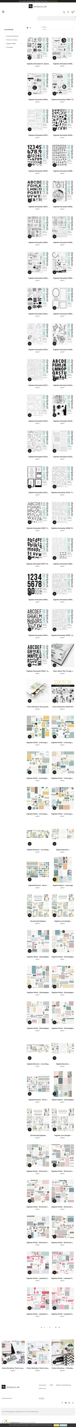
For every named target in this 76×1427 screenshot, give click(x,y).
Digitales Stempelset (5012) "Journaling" (62, 457)
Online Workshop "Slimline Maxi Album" (38, 1342)
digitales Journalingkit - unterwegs (62, 921)
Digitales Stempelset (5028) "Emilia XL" (62, 171)
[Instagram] (72, 1403)
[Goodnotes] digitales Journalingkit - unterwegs (38, 921)
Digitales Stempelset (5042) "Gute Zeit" (38, 100)
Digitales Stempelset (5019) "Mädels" (38, 350)
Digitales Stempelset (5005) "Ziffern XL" (38, 600)
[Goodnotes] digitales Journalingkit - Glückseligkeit (38, 1136)
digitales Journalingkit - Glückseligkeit (62, 1136)
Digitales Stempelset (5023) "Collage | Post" (38, 278)
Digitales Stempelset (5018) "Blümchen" (62, 350)
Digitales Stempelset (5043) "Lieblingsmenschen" (62, 64)
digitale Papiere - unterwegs (63, 885)
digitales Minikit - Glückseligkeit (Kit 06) (38, 957)
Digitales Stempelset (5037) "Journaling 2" (38, 135)
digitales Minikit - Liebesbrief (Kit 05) (62, 1278)
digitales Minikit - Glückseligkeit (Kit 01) (63, 1028)
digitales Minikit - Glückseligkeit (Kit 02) (38, 1028)
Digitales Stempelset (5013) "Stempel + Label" (38, 457)
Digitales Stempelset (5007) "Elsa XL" (37, 564)
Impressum (42, 1385)
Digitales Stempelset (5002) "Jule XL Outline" (62, 635)
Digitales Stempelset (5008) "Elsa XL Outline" (62, 528)
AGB (51, 1385)
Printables (9, 47)
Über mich (42, 1388)
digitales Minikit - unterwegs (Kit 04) (38, 778)
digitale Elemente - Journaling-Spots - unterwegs (38, 850)
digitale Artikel (11, 43)
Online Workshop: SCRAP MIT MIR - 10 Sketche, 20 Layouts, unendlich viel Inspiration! (62, 707)
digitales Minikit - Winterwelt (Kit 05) (62, 1171)
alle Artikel (8, 29)
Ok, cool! (56, 1425)
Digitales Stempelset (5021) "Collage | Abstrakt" (38, 314)
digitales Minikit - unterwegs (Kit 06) (38, 743)
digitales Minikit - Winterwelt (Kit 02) (38, 1243)
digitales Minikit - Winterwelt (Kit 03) (62, 1207)
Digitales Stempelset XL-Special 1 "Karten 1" (38, 64)
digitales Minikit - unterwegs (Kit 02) (38, 814)
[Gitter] (27, 28)
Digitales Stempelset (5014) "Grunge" (62, 421)
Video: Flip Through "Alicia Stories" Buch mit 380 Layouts (13, 1368)
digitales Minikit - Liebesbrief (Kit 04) (38, 1314)
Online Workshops (12, 36)
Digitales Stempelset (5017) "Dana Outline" (38, 385)
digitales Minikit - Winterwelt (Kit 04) (38, 1207)
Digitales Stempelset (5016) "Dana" (62, 385)
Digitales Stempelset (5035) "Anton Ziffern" (38, 171)
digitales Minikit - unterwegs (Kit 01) (62, 814)
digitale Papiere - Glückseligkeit (63, 1100)
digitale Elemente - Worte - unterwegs (37, 885)
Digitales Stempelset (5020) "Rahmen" (62, 314)
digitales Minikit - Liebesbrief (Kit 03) (62, 1314)
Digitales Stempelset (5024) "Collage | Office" (62, 243)
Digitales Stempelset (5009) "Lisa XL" (38, 528)
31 (56, 1327)
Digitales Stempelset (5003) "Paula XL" (38, 635)
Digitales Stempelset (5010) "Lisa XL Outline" (62, 493)
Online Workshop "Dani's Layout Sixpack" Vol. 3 (62, 1342)
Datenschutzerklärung (63, 1385)
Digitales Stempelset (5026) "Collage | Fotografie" (62, 207)
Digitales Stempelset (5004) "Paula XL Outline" (62, 600)
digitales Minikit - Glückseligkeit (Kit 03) (63, 993)
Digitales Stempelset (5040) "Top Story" (62, 100)
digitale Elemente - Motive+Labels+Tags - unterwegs (62, 850)
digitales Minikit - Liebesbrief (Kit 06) (38, 1278)
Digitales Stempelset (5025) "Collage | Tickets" (38, 243)
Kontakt (41, 1398)
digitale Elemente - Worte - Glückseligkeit (37, 1100)
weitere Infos (63, 1425)
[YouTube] (65, 1403)
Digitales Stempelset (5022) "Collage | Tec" (62, 278)
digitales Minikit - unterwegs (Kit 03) (62, 778)
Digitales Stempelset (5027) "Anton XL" (38, 207)
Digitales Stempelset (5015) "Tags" (38, 421)
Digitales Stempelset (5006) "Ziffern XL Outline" (62, 564)
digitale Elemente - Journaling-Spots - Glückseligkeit (38, 1064)
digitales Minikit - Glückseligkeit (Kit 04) (38, 993)
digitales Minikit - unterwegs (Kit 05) (62, 743)
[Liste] (30, 28)
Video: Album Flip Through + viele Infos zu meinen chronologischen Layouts (63, 671)
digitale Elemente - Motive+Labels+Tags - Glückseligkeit (62, 1064)
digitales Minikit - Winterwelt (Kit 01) (62, 1243)
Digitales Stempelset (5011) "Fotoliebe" (38, 493)
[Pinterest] (69, 1403)
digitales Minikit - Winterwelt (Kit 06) (38, 1171)
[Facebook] (62, 1403)
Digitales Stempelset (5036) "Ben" (62, 135)
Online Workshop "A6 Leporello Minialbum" (38, 707)
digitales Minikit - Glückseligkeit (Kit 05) (63, 957)
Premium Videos (11, 40)
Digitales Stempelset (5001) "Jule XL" (38, 671)
